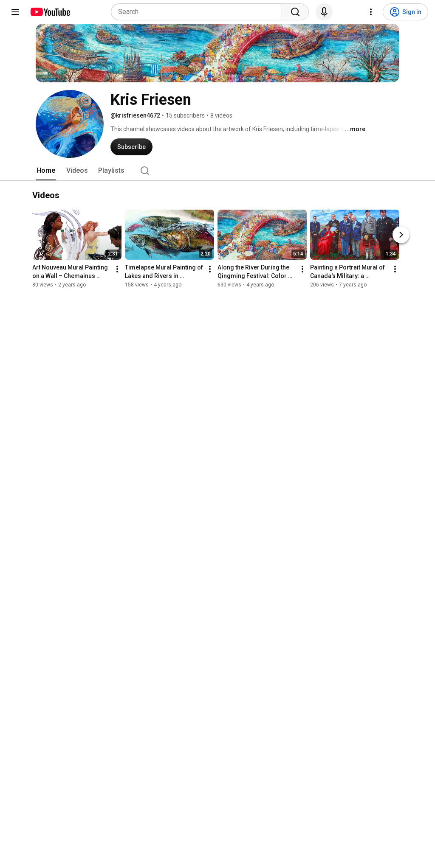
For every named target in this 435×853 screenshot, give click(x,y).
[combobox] (199, 12)
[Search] (295, 11)
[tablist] (217, 170)
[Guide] (15, 12)
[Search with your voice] (324, 11)
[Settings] (371, 12)
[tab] (46, 170)
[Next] (401, 234)
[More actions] (117, 269)
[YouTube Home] (50, 12)
